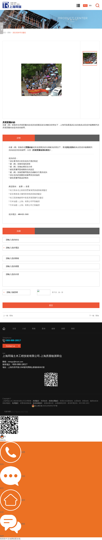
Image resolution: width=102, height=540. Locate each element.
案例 (43, 329)
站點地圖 (7, 411)
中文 (85, 6)
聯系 (73, 329)
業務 (9, 33)
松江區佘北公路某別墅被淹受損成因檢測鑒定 (28, 190)
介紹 (24, 329)
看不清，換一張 (57, 292)
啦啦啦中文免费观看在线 (10, 539)
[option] (41, 80)
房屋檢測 (44, 401)
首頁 (4, 33)
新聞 (63, 329)
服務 (53, 329)
